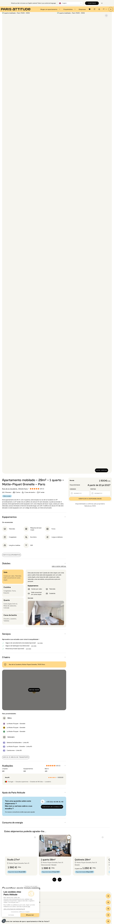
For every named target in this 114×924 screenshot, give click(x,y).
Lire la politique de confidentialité (14, 909)
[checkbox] (106, 15)
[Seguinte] (108, 242)
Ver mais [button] (30, 598)
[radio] (49, 777)
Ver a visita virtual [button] (59, 566)
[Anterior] (5, 242)
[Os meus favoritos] (89, 9)
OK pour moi (30, 915)
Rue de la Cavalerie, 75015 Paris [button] (15, 489)
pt (103, 9)
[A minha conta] (111, 9)
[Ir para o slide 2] (22, 853)
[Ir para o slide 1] (20, 853)
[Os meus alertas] (94, 9)
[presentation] (50, 9)
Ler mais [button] (40, 643)
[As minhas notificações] (99, 9)
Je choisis (11, 915)
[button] (4, 921)
